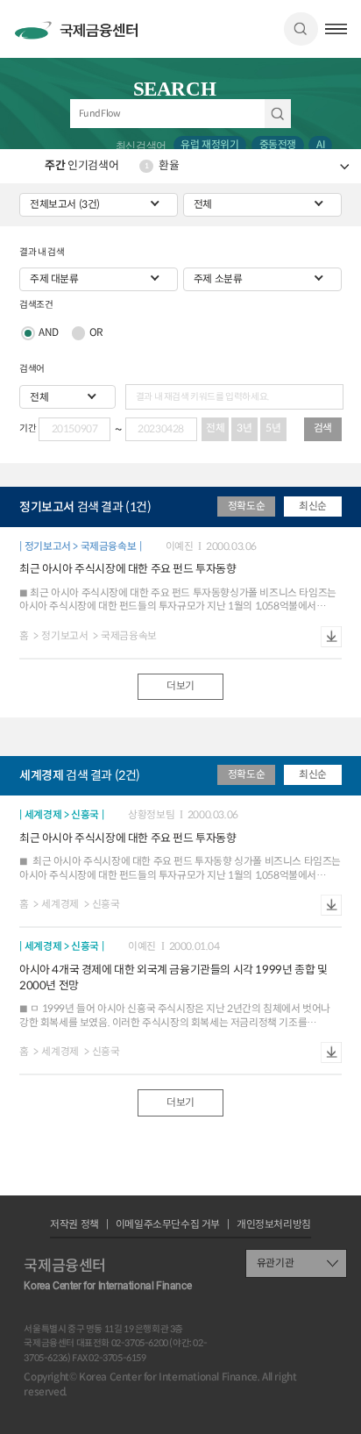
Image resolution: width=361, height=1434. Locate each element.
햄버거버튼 (336, 29)
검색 (300, 29)
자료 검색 (278, 113)
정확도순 (246, 506)
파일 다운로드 (331, 636)
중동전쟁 (277, 145)
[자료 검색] (181, 113)
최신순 (313, 506)
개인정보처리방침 (274, 1225)
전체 (215, 428)
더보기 (180, 686)
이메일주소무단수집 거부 (168, 1225)
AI (320, 145)
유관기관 (275, 1263)
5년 (272, 428)
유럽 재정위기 (209, 145)
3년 (244, 428)
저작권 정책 (74, 1225)
